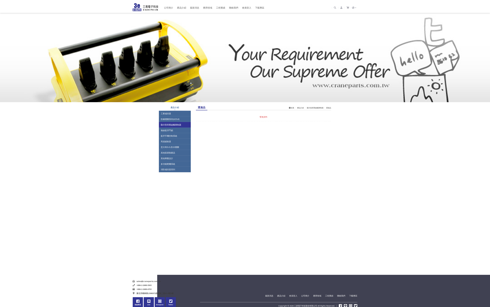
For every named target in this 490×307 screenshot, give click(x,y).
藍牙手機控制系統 (169, 135)
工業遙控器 (166, 113)
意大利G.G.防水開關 (170, 147)
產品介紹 (281, 295)
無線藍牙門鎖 (167, 130)
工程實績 (329, 295)
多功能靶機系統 (168, 164)
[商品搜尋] (335, 7)
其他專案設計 (167, 158)
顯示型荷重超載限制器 (171, 124)
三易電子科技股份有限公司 (145, 7)
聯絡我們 (341, 295)
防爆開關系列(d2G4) (170, 119)
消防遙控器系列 (168, 169)
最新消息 (269, 295)
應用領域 (317, 295)
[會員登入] (341, 7)
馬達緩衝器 (166, 141)
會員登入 (293, 295)
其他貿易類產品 (168, 152)
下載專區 (353, 295)
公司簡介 (305, 295)
